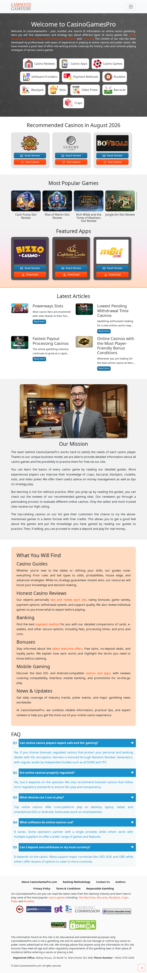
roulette (28, 38)
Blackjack (114, 897)
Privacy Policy (41, 888)
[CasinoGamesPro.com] (21, 6)
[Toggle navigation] (131, 6)
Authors (120, 882)
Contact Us (103, 882)
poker (132, 35)
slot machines (67, 38)
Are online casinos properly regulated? (47, 773)
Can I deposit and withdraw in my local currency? (55, 847)
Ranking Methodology (76, 882)
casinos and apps (98, 673)
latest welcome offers (67, 649)
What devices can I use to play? (42, 797)
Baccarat (102, 897)
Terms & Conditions (68, 888)
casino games (57, 897)
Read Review (32, 155)
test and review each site (68, 600)
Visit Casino (32, 162)
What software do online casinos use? (47, 822)
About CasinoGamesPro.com (39, 882)
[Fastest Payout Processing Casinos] (19, 348)
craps (38, 38)
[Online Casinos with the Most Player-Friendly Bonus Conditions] (84, 353)
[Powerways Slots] (19, 313)
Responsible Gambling (100, 888)
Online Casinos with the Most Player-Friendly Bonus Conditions (115, 345)
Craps (124, 897)
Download (31, 274)
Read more (39, 321)
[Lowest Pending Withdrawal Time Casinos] (84, 318)
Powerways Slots (48, 305)
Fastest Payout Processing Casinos (51, 341)
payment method (48, 624)
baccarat (88, 38)
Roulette (29, 901)
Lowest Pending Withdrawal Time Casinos (113, 310)
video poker (50, 38)
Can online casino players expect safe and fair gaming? (59, 743)
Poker (14, 901)
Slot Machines (87, 897)
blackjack (16, 38)
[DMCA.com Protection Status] (82, 924)
